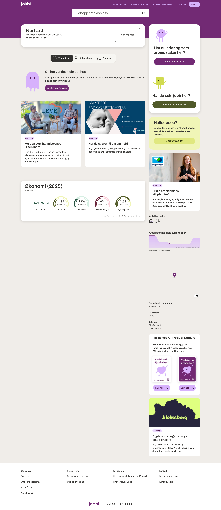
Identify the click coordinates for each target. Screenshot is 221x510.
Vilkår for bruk (28, 487)
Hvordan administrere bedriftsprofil (130, 476)
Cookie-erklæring (75, 482)
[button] (174, 275)
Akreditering (27, 493)
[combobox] (110, 13)
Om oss (25, 476)
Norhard (29, 190)
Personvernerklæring (77, 476)
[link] (51, 134)
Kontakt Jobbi (166, 482)
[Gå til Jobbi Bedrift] (119, 4)
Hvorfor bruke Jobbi (123, 482)
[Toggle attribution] (197, 295)
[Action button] (143, 13)
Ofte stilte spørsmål (30, 482)
